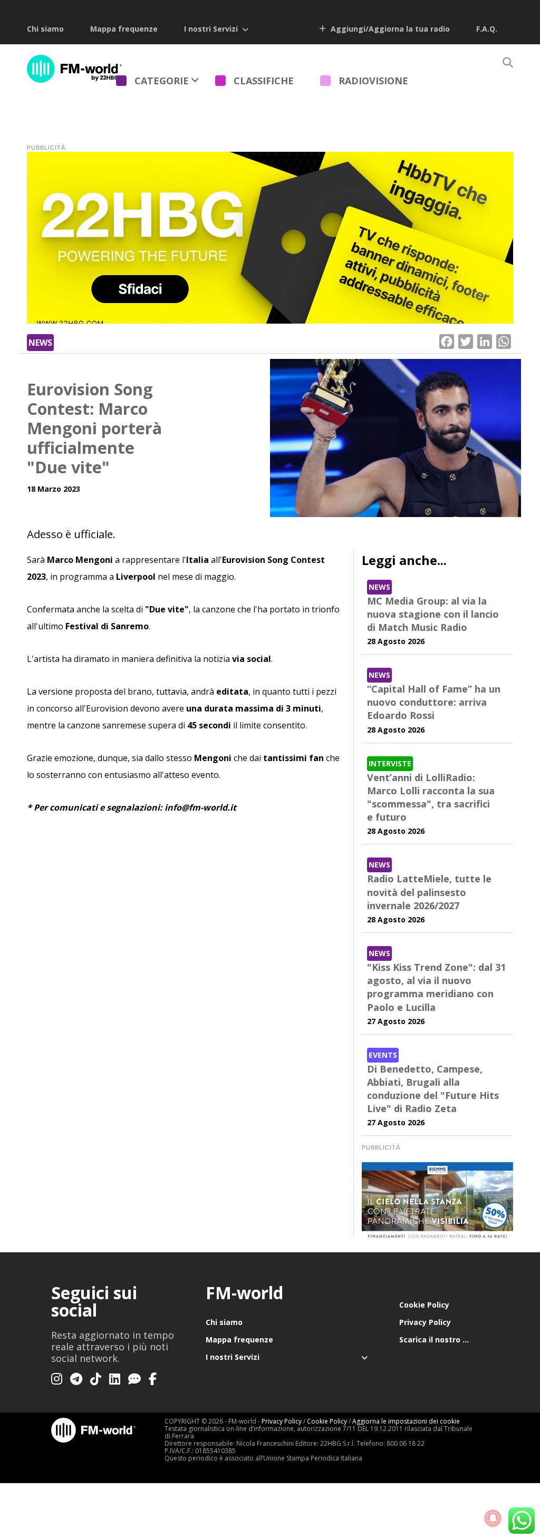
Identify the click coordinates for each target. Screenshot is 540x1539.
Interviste (390, 763)
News (40, 342)
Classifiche (264, 80)
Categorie (161, 80)
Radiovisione (373, 80)
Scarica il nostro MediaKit (444, 1340)
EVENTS (383, 1055)
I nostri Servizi (211, 29)
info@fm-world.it (200, 807)
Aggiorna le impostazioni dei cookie (406, 1421)
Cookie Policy (424, 1305)
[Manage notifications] (493, 1518)
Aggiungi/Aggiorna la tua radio (389, 29)
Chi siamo (45, 29)
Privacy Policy (425, 1322)
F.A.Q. (486, 29)
